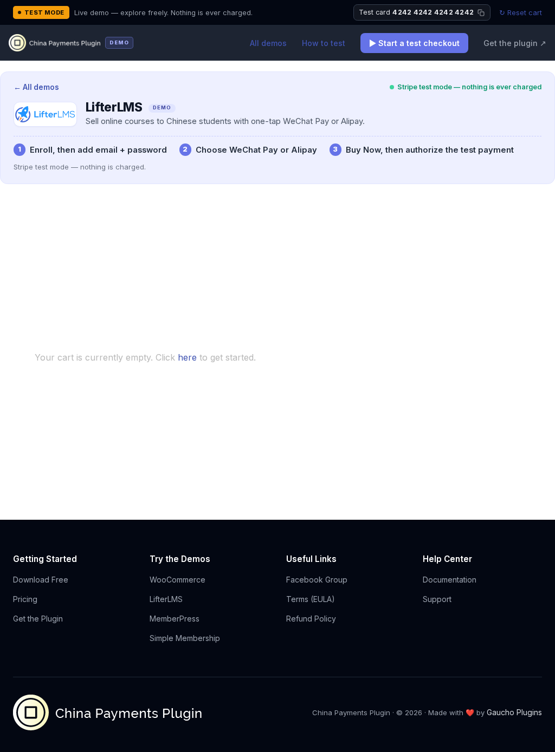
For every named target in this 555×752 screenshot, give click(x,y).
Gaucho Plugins (514, 712)
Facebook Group (316, 579)
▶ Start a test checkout (414, 43)
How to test (323, 43)
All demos (268, 43)
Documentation (449, 579)
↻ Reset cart (520, 13)
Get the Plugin (38, 618)
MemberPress (174, 618)
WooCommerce (177, 579)
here (187, 357)
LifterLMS (166, 599)
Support (437, 599)
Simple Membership (185, 638)
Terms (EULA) (310, 599)
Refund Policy (311, 618)
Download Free (40, 579)
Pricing (25, 599)
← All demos (36, 87)
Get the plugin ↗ (514, 43)
